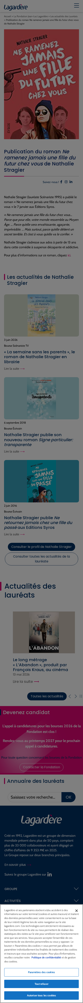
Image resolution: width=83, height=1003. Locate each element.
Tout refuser (41, 983)
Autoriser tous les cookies (41, 995)
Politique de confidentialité (46, 957)
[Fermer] (76, 910)
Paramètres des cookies (41, 972)
